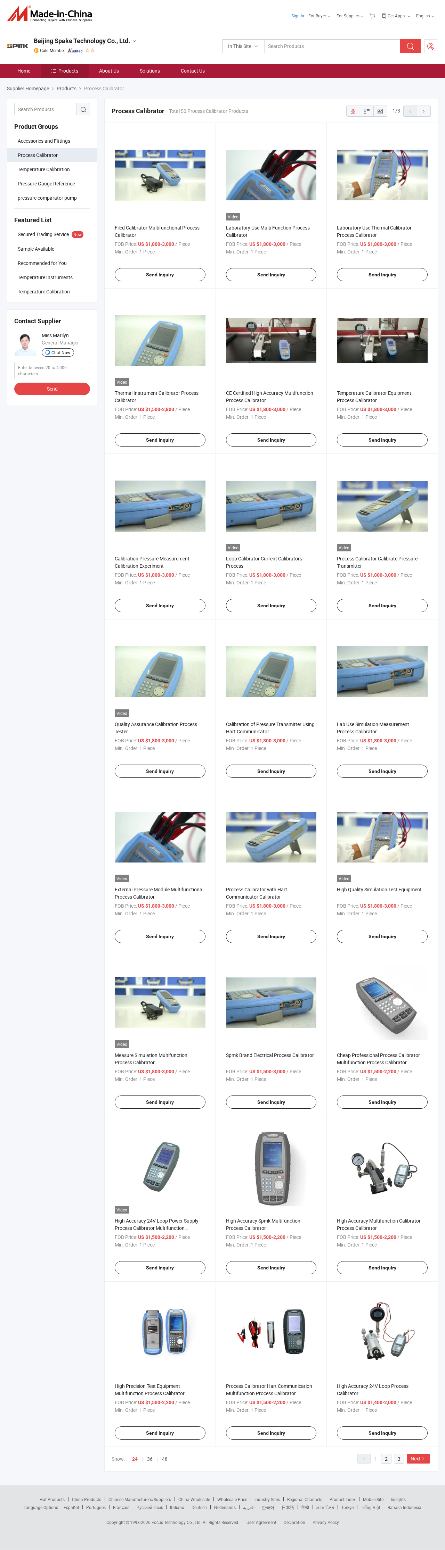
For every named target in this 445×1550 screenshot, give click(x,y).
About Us (109, 70)
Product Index (343, 1499)
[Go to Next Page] (423, 111)
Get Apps (396, 15)
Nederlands (225, 1507)
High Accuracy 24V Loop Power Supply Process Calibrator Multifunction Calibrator (157, 1228)
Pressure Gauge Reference (46, 183)
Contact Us (193, 70)
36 (150, 1459)
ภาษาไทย (325, 1507)
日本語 (288, 1507)
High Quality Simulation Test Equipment (379, 889)
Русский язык (150, 1507)
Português (96, 1507)
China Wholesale (194, 1499)
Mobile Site (373, 1499)
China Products (86, 1499)
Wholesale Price (232, 1499)
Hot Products (52, 1499)
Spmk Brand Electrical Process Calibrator (270, 1055)
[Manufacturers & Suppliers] (51, 14)
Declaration (294, 1522)
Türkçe (347, 1507)
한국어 (268, 1507)
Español (71, 1507)
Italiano (177, 1507)
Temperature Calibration (44, 169)
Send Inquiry (160, 274)
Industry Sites (267, 1499)
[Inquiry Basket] (373, 15)
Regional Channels (304, 1499)
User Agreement (261, 1522)
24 (135, 1459)
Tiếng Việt (370, 1507)
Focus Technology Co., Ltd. (177, 1522)
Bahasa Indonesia (404, 1507)
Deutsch (199, 1507)
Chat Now (60, 352)
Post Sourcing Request (430, 46)
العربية (248, 1507)
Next (416, 1458)
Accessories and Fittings (44, 141)
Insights (398, 1499)
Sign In (297, 15)
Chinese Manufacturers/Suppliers (139, 1499)
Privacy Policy (326, 1522)
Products (68, 70)
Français (121, 1507)
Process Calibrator (38, 155)
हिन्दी (305, 1507)
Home (23, 70)
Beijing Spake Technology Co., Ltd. (82, 40)
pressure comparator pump (47, 197)
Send (52, 388)
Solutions (150, 70)
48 (165, 1459)
